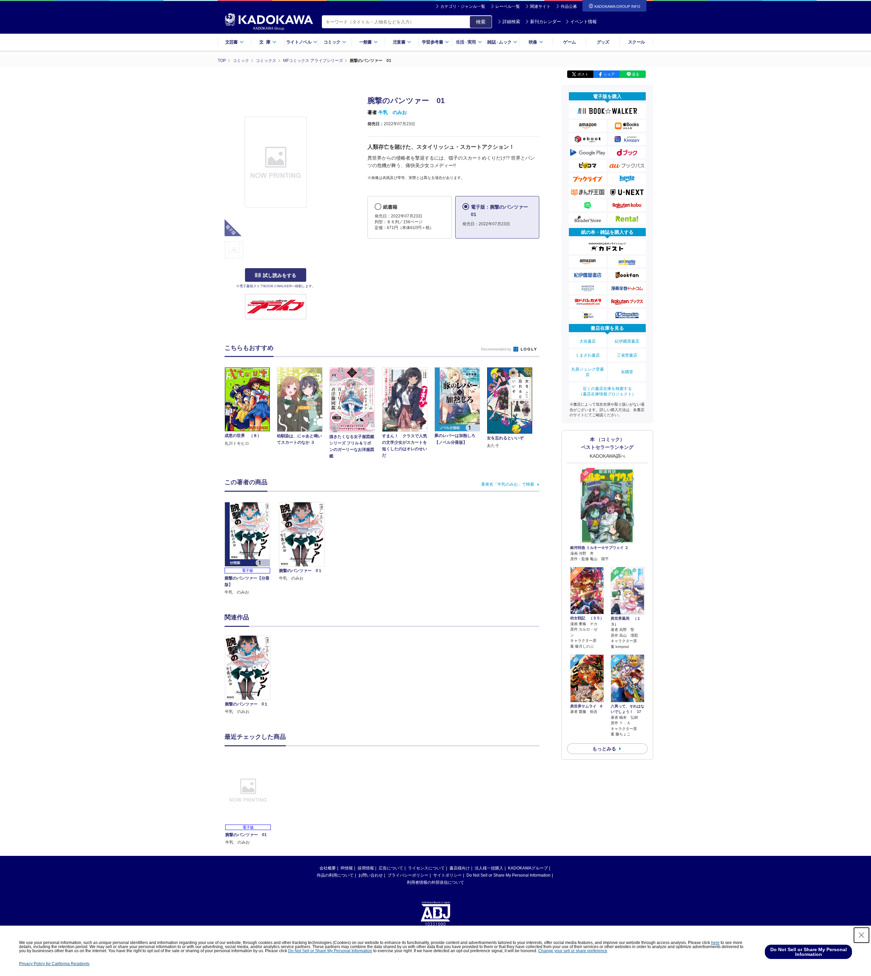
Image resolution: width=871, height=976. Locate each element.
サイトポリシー (447, 875)
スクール (636, 42)
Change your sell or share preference (572, 951)
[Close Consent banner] (861, 935)
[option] (251, 675)
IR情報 (347, 868)
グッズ (603, 42)
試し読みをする (279, 275)
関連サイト (540, 6)
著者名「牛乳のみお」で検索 (507, 484)
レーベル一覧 (507, 6)
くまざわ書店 (587, 355)
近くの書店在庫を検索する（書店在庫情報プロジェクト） (607, 391)
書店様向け (459, 868)
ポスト (583, 74)
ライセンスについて (426, 868)
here (715, 943)
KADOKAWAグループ (528, 868)
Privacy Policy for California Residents (54, 963)
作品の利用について (335, 875)
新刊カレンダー (545, 21)
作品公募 (569, 6)
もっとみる (604, 748)
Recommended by (496, 349)
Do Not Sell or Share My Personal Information (508, 875)
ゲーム (569, 42)
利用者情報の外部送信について (435, 882)
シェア (609, 74)
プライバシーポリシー (408, 875)
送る (635, 74)
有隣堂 (627, 372)
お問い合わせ (370, 875)
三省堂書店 (627, 355)
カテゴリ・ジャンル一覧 (462, 6)
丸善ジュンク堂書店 (587, 372)
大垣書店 (587, 341)
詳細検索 (511, 21)
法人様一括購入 (489, 868)
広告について (391, 868)
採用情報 (366, 868)
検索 (481, 22)
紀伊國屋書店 (627, 341)
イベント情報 (583, 21)
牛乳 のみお (392, 112)
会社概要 (327, 868)
